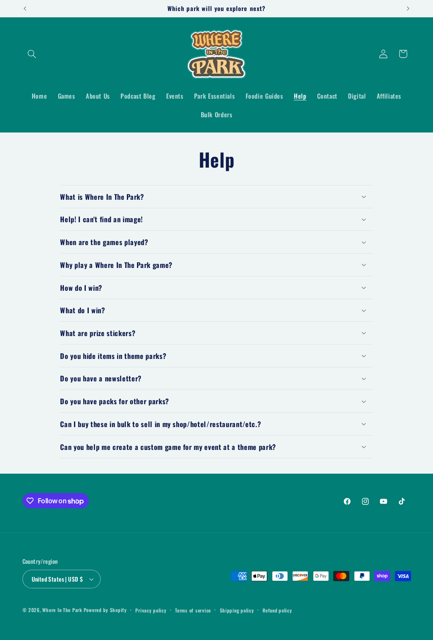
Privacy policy (150, 610)
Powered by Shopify (105, 609)
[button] (32, 53)
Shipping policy (237, 610)
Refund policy (277, 610)
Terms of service (193, 610)
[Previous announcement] (25, 8)
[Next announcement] (408, 8)
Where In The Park (62, 609)
